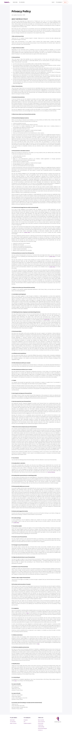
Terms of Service (51, 472)
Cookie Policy (27, 232)
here (28, 613)
